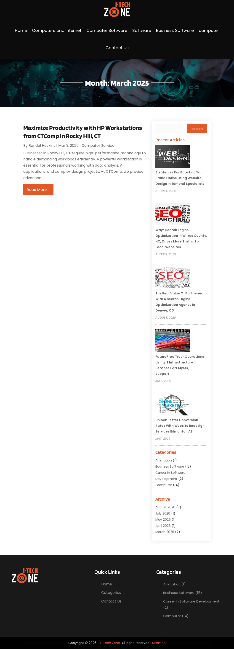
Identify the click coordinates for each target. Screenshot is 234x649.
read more (37, 189)
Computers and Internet (56, 30)
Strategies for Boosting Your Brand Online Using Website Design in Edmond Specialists (180, 178)
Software (141, 30)
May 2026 (163, 519)
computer (209, 30)
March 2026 (164, 532)
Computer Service (98, 145)
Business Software (175, 30)
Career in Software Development (191, 601)
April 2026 (163, 525)
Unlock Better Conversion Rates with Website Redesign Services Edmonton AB (180, 426)
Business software (169, 466)
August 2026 (165, 507)
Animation (163, 460)
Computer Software (106, 30)
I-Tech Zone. (110, 643)
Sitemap (159, 643)
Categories (111, 592)
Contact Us (117, 48)
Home (21, 30)
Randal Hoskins (42, 145)
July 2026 (162, 513)
